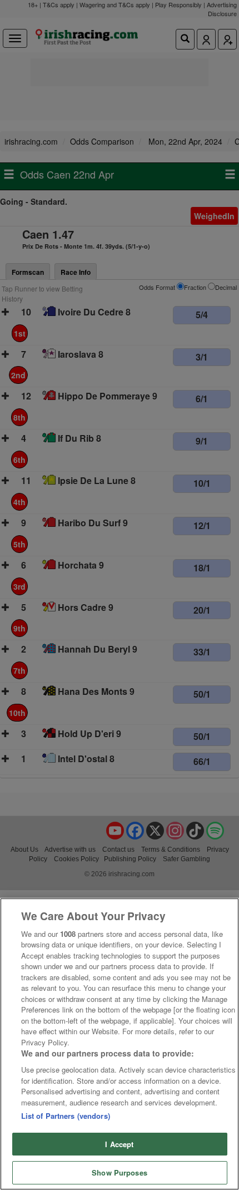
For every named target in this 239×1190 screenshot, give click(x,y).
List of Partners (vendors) (65, 1115)
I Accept (119, 1144)
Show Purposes (119, 1172)
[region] (119, 1044)
